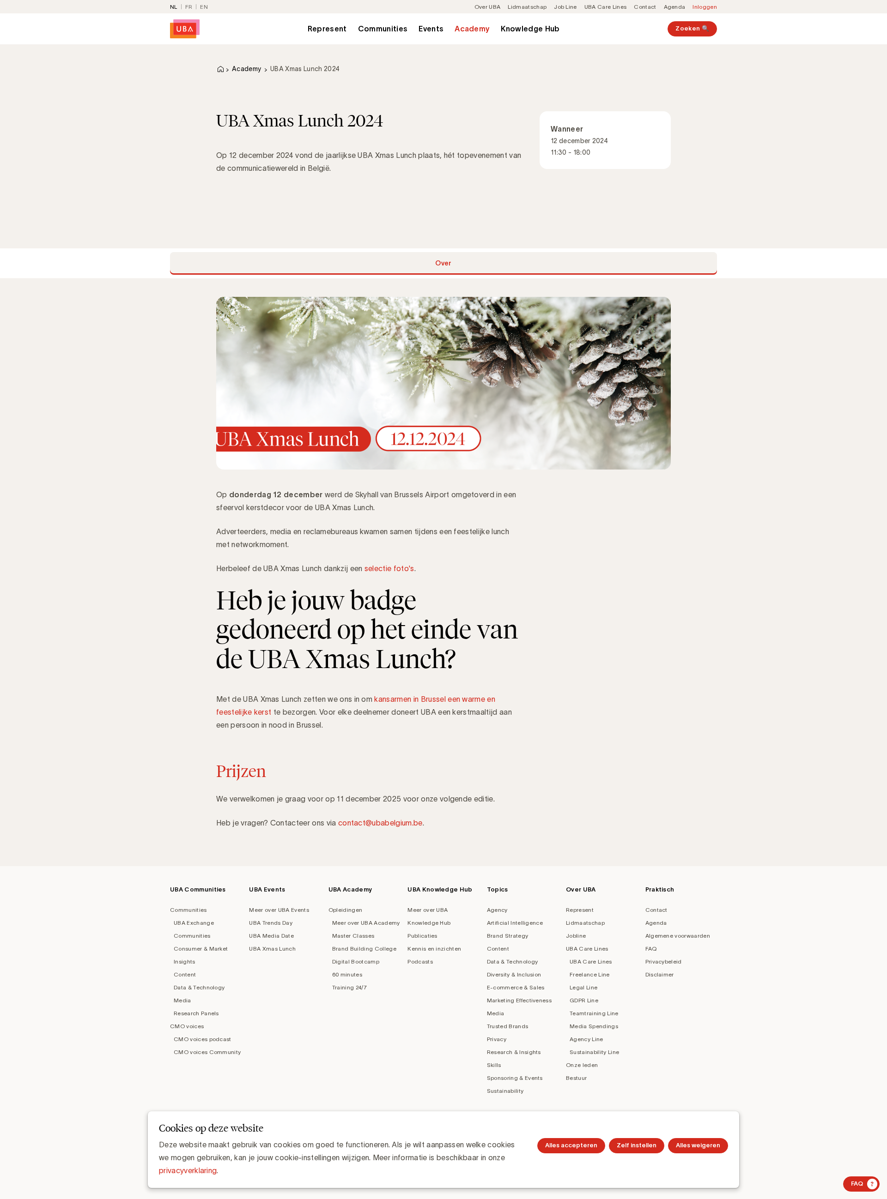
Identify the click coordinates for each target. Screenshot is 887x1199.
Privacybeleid (663, 961)
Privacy (496, 1039)
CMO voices (187, 1026)
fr (189, 7)
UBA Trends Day (270, 923)
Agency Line (586, 1039)
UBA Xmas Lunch (272, 949)
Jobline (576, 936)
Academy (472, 28)
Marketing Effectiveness (519, 1000)
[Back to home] (185, 28)
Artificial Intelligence (515, 923)
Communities (383, 28)
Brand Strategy (507, 936)
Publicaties (422, 936)
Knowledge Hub (530, 28)
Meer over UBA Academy (366, 923)
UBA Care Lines (605, 7)
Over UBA (487, 7)
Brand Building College (364, 949)
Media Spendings (594, 1026)
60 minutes (347, 974)
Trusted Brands (507, 1026)
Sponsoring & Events (515, 1078)
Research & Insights (514, 1052)
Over (443, 263)
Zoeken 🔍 (692, 28)
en (204, 7)
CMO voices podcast (202, 1039)
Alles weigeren (698, 1145)
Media (182, 1000)
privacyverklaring (188, 1170)
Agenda (675, 7)
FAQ (651, 949)
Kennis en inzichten (434, 949)
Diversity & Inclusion (514, 974)
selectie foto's (389, 568)
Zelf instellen (636, 1145)
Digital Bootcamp (355, 961)
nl (173, 7)
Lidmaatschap (527, 7)
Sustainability (505, 1091)
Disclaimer (659, 974)
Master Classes (353, 936)
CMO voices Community (207, 1052)
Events (431, 28)
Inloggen (705, 7)
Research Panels (196, 1013)
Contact (645, 7)
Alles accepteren (571, 1145)
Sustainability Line (594, 1052)
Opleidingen (345, 910)
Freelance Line (589, 974)
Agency (497, 910)
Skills (494, 1065)
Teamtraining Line (594, 1013)
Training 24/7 (349, 987)
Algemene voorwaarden (677, 936)
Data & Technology (199, 987)
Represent (327, 28)
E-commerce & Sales (516, 987)
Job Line (565, 7)
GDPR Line (584, 1000)
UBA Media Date (271, 936)
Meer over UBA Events (279, 910)
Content (185, 974)
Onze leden (582, 1065)
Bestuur (576, 1078)
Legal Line (583, 987)
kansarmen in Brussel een (418, 699)
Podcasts (420, 961)
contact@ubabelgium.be (380, 823)
